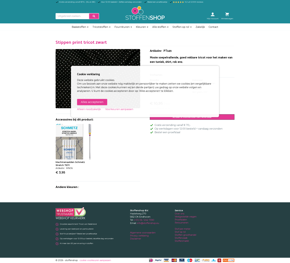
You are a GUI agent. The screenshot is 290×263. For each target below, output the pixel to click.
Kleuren (141, 27)
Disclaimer (136, 238)
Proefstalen (181, 219)
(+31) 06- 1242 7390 (144, 220)
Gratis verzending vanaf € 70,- (173, 125)
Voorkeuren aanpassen (119, 109)
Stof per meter (183, 229)
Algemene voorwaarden (143, 232)
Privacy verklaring (139, 235)
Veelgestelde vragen (186, 216)
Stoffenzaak (181, 238)
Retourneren (181, 222)
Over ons (179, 213)
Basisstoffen (79, 27)
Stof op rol (180, 232)
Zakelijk (200, 27)
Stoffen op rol (181, 27)
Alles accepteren (92, 102)
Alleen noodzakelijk (89, 109)
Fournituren (122, 27)
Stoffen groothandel (186, 235)
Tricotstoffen (100, 27)
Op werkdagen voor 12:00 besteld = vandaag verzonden (188, 128)
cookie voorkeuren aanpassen (95, 260)
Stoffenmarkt (182, 241)
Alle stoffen (159, 27)
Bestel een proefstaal (167, 132)
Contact (213, 27)
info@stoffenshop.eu (148, 223)
